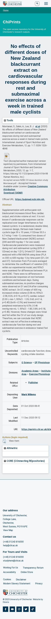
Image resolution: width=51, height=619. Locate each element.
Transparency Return (33, 567)
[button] (4, 441)
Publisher (33, 382)
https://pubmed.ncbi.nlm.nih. (30, 199)
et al (37, 126)
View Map (8, 530)
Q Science (27, 362)
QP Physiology (42, 362)
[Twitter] (26, 609)
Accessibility (9, 572)
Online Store (27, 572)
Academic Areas (30, 371)
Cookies (7, 579)
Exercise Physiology (39, 374)
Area (24, 374)
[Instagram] (19, 609)
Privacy (38, 583)
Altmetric (12, 448)
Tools (9, 120)
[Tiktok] (32, 609)
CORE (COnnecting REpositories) (25, 460)
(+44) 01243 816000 (13, 541)
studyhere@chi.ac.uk (13, 560)
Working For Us (10, 567)
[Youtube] (12, 609)
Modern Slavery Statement (16, 583)
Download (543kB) (13, 192)
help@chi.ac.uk (10, 545)
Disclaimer (21, 579)
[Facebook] (5, 609)
